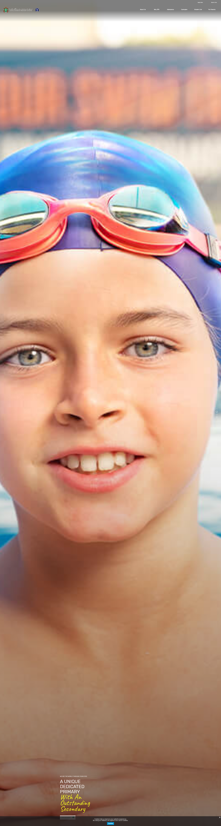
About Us (143, 9)
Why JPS (156, 9)
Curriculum (184, 9)
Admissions (170, 9)
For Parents (211, 9)
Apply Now (200, 2)
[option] (110, 413)
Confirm (110, 823)
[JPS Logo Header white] (17, 10)
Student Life (198, 9)
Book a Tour (214, 2)
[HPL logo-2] (37, 10)
